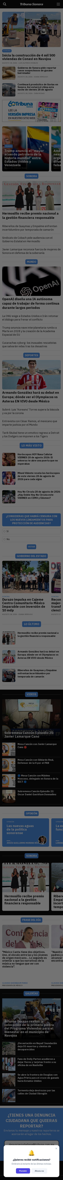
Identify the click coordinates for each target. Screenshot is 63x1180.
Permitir (23, 1171)
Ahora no (39, 1171)
